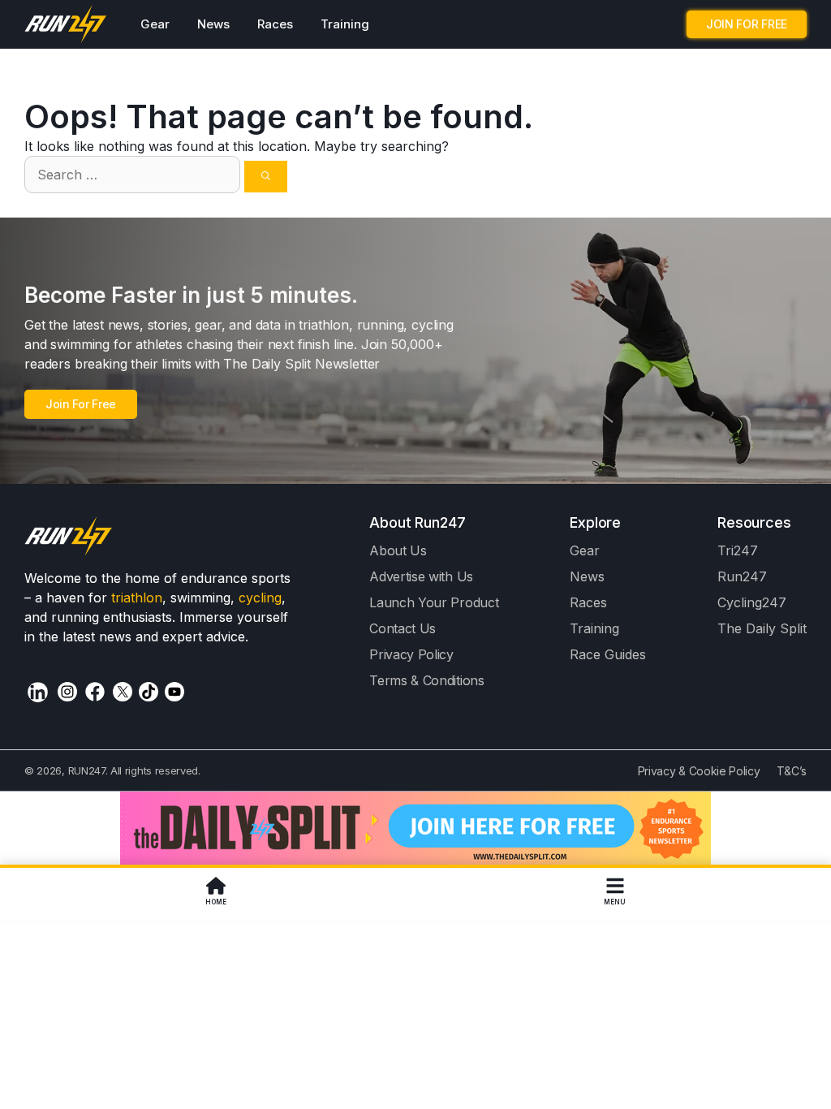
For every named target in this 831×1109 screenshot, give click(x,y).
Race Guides (608, 654)
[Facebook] (95, 691)
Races (275, 24)
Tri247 (737, 550)
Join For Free (80, 404)
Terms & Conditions (426, 680)
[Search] (265, 176)
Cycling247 (751, 602)
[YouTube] (174, 691)
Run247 (742, 576)
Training (345, 24)
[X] (122, 691)
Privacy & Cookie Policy (699, 771)
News (213, 24)
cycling (260, 597)
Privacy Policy (411, 654)
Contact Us (402, 628)
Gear (155, 24)
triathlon (136, 597)
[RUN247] (66, 23)
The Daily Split (762, 628)
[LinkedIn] (37, 692)
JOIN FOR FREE (746, 24)
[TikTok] (148, 691)
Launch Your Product (433, 602)
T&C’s (792, 771)
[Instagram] (67, 691)
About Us (398, 550)
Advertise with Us (421, 576)
